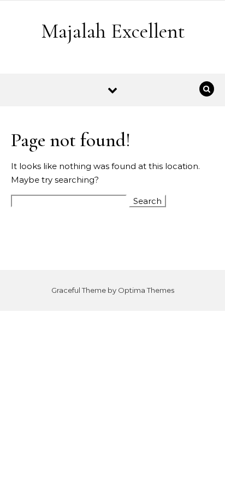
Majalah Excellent (113, 31)
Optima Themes (146, 290)
